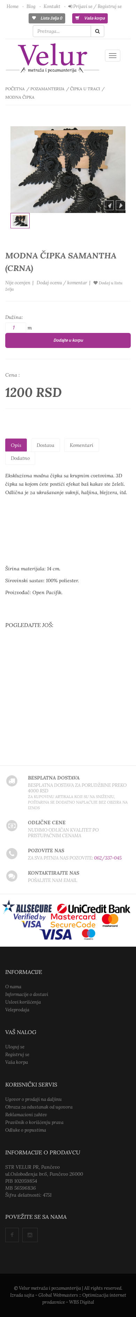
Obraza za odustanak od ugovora (39, 1107)
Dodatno (20, 458)
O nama (13, 987)
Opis (16, 445)
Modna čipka (20, 97)
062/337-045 (108, 858)
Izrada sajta (22, 1295)
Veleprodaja (17, 1010)
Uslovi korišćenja (23, 1002)
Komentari (81, 445)
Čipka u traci (85, 88)
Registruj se (17, 1055)
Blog (31, 6)
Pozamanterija (47, 88)
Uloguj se (14, 1047)
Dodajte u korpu (68, 340)
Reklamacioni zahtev (26, 1115)
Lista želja (50, 18)
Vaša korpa (94, 18)
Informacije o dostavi (26, 994)
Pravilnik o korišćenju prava (34, 1122)
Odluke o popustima (25, 1130)
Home (12, 6)
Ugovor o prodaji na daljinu (33, 1099)
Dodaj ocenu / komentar (62, 283)
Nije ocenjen (17, 283)
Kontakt (52, 6)
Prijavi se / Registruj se (97, 6)
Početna (15, 88)
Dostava (45, 445)
